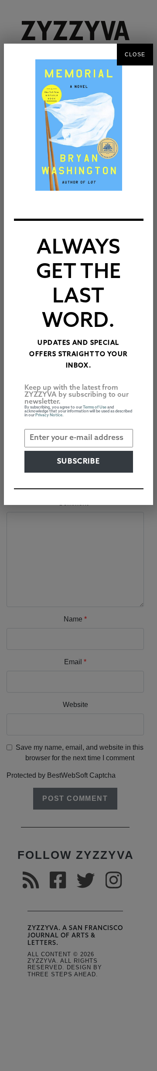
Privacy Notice (48, 415)
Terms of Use (94, 407)
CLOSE (135, 54)
